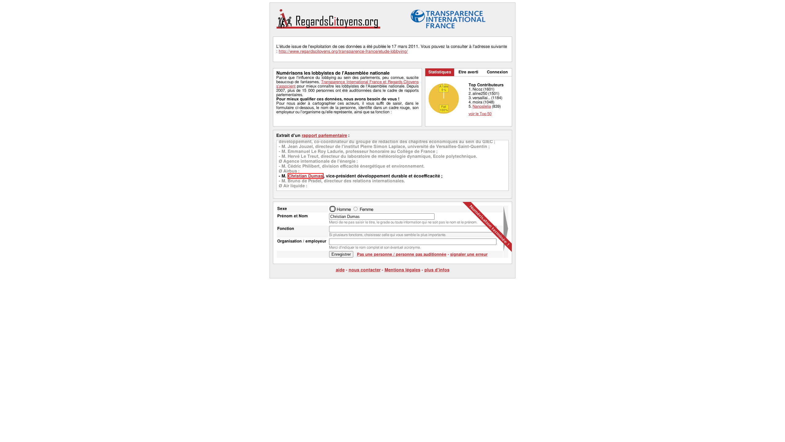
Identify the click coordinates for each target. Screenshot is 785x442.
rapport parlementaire (324, 135)
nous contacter (365, 270)
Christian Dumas (305, 176)
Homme (344, 209)
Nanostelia (482, 107)
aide (340, 270)
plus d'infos (437, 270)
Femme (366, 209)
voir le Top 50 (480, 114)
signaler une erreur (469, 255)
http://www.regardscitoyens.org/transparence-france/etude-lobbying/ (343, 51)
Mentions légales (402, 270)
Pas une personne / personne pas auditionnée (401, 255)
